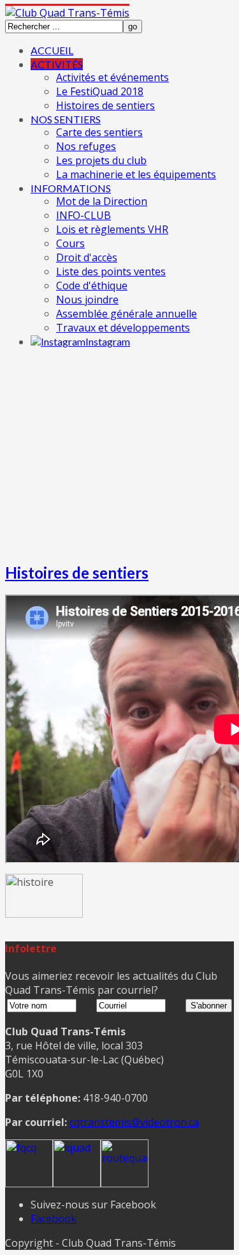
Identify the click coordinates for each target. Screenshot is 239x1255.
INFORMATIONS (71, 188)
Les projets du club (101, 160)
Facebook (53, 1219)
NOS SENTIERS (66, 119)
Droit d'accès (86, 257)
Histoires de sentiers (105, 105)
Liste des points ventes (111, 271)
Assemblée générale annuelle (126, 314)
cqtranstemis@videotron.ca (134, 1122)
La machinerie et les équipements (136, 174)
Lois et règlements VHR (112, 229)
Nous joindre (87, 300)
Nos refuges (86, 146)
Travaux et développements (123, 328)
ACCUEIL (52, 50)
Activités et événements (112, 77)
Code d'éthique (91, 285)
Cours (70, 243)
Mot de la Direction (101, 201)
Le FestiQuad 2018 (99, 91)
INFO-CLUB (83, 215)
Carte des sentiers (99, 132)
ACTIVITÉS (57, 64)
